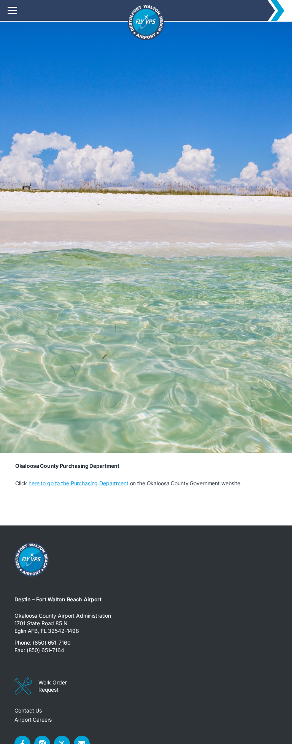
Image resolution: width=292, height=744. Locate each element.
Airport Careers (33, 719)
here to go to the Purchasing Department (79, 483)
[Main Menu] (12, 10)
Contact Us (28, 710)
